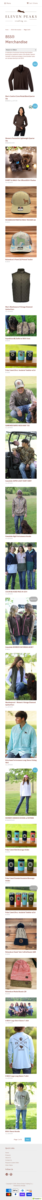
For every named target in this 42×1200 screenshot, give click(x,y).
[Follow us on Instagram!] (11, 1175)
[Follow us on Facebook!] (7, 1175)
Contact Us (8, 1160)
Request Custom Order (12, 1162)
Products (8, 1155)
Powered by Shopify (19, 1185)
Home (7, 1152)
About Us (8, 1157)
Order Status (9, 1165)
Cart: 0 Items (33, 3)
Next (27, 1139)
